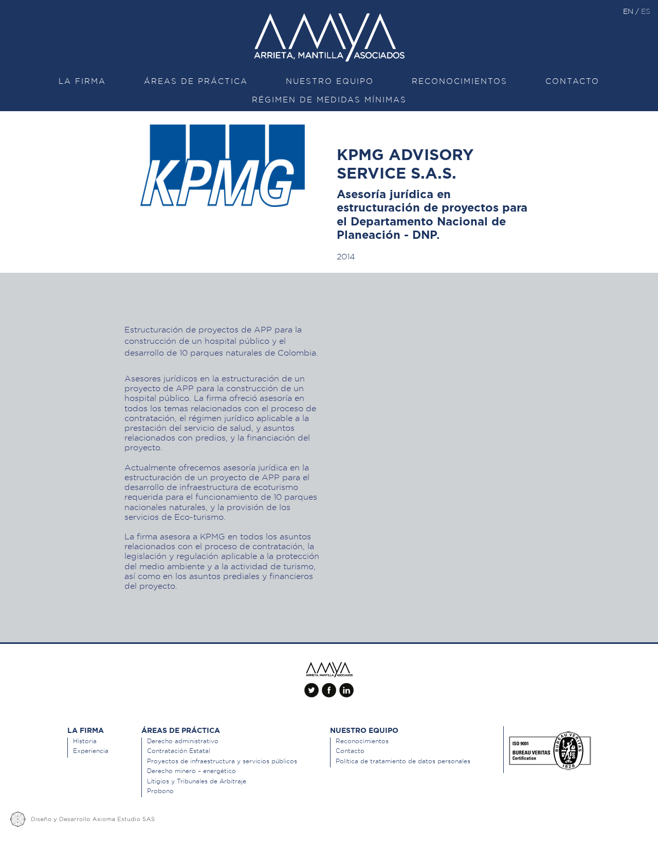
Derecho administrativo (182, 741)
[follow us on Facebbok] (329, 686)
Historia (85, 741)
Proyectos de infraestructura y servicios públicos (222, 761)
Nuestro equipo (330, 81)
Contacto (572, 81)
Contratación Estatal (178, 750)
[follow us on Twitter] (311, 686)
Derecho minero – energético (191, 770)
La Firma (82, 81)
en (629, 11)
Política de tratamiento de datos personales (403, 761)
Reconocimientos (459, 81)
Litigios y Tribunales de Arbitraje (196, 781)
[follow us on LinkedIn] (346, 686)
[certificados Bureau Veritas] (550, 748)
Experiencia (90, 750)
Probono (160, 790)
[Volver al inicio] (329, 669)
